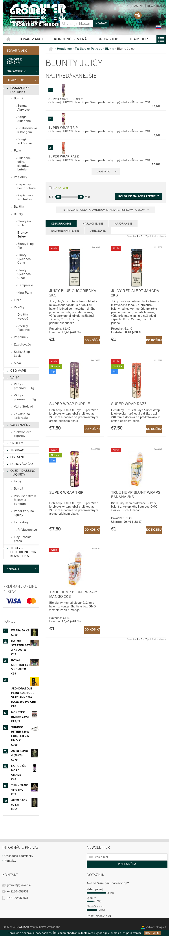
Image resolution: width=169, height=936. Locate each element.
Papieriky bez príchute (26, 186)
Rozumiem (152, 933)
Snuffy (16, 443)
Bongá (18, 98)
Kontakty (10, 860)
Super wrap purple (65, 99)
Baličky (19, 206)
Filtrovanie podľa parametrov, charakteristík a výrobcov (103, 209)
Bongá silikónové (24, 141)
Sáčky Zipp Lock (22, 353)
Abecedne (98, 230)
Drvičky (19, 307)
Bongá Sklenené (24, 118)
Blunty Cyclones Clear (24, 274)
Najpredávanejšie (65, 230)
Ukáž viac (103, 171)
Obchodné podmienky (18, 855)
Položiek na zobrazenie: (138, 196)
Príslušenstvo (27, 529)
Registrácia (156, 5)
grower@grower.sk (19, 885)
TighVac (17, 450)
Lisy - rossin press (22, 539)
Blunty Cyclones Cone (24, 258)
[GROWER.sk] (29, 15)
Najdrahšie (123, 223)
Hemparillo (25, 285)
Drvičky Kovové (22, 316)
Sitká (17, 363)
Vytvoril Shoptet (156, 927)
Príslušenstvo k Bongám (27, 130)
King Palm (24, 292)
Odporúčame (61, 223)
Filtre (17, 300)
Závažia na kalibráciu (22, 416)
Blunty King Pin (25, 245)
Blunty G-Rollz (24, 223)
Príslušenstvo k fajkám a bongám (25, 499)
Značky (13, 568)
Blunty (18, 214)
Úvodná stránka (8, 39)
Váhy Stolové (23, 406)
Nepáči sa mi (95, 906)
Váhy (14, 377)
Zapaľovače (22, 344)
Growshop (107, 39)
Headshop (138, 39)
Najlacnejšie (93, 223)
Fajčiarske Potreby (19, 89)
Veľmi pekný (95, 889)
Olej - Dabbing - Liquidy (22, 472)
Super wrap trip (63, 127)
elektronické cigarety (22, 434)
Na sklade (61, 188)
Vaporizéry (20, 425)
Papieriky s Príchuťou (25, 197)
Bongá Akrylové (23, 107)
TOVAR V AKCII (31, 39)
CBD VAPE (18, 370)
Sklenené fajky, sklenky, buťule (24, 163)
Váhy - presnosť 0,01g (25, 397)
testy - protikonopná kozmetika (23, 552)
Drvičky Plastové (23, 327)
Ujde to (91, 897)
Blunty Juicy (22, 234)
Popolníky (21, 337)
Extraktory (21, 522)
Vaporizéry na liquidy (24, 513)
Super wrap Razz (63, 156)
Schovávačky (22, 464)
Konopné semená (70, 39)
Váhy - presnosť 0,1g (24, 386)
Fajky (18, 150)
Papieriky (20, 177)
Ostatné (17, 457)
